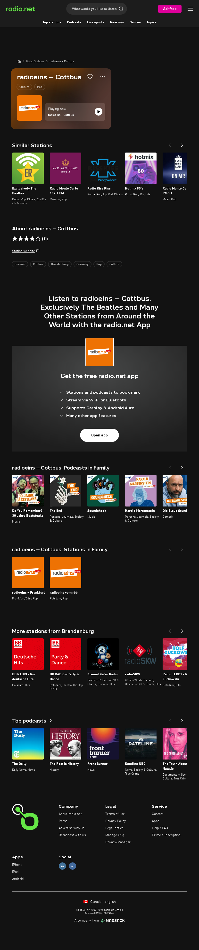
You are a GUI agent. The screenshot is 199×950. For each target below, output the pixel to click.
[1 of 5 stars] (15, 239)
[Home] (19, 61)
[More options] (102, 77)
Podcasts (74, 22)
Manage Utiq (114, 835)
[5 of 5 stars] (38, 239)
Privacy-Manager (118, 842)
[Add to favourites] (90, 76)
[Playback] (98, 112)
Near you (117, 22)
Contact (158, 814)
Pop (39, 87)
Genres (135, 22)
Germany (82, 264)
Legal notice (114, 828)
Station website (23, 251)
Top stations (51, 22)
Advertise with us (71, 828)
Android (18, 879)
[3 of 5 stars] (26, 239)
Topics (152, 22)
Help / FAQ (160, 828)
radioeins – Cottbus (61, 115)
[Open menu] (190, 9)
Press (63, 821)
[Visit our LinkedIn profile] (62, 866)
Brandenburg (60, 264)
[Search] (121, 9)
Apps (155, 821)
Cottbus (38, 264)
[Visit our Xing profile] (73, 866)
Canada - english (102, 902)
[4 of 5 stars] (32, 239)
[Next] (182, 144)
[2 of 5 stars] (21, 239)
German (20, 264)
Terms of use (115, 814)
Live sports (95, 22)
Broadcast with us (72, 835)
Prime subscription (166, 835)
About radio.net (70, 814)
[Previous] (170, 144)
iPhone (17, 865)
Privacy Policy (115, 821)
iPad (15, 872)
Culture (24, 87)
